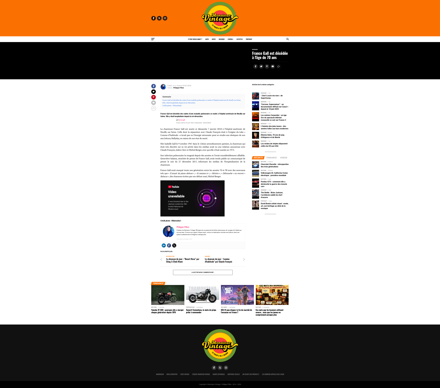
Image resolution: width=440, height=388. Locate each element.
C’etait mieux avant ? (195, 39)
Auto (207, 39)
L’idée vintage (184, 374)
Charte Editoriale (219, 374)
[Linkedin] (164, 245)
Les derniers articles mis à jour (273, 374)
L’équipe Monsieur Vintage (201, 374)
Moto (214, 39)
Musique (222, 39)
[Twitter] (174, 245)
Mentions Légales (234, 374)
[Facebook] (169, 245)
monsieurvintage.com (184, 239)
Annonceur (160, 374)
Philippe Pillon (178, 88)
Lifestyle (239, 39)
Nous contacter (171, 374)
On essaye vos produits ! (250, 374)
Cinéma (230, 39)
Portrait (249, 39)
